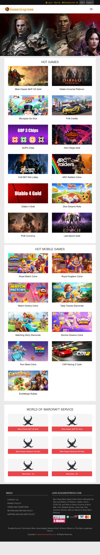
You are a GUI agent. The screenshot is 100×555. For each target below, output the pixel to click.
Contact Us (12, 499)
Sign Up (57, 2)
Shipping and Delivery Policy (21, 514)
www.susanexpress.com (46, 534)
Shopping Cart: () (71, 2)
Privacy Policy (14, 503)
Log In (49, 2)
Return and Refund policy (20, 510)
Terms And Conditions (18, 507)
